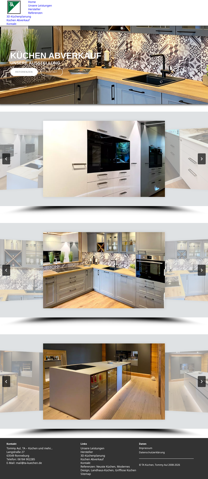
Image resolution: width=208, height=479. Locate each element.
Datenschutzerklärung (152, 452)
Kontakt (85, 463)
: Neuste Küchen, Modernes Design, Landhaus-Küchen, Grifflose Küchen (108, 468)
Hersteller (87, 452)
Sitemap (86, 474)
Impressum (145, 448)
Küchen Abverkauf (92, 459)
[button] (6, 158)
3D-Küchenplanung (93, 455)
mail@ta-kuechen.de (29, 463)
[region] (104, 65)
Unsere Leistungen (92, 448)
